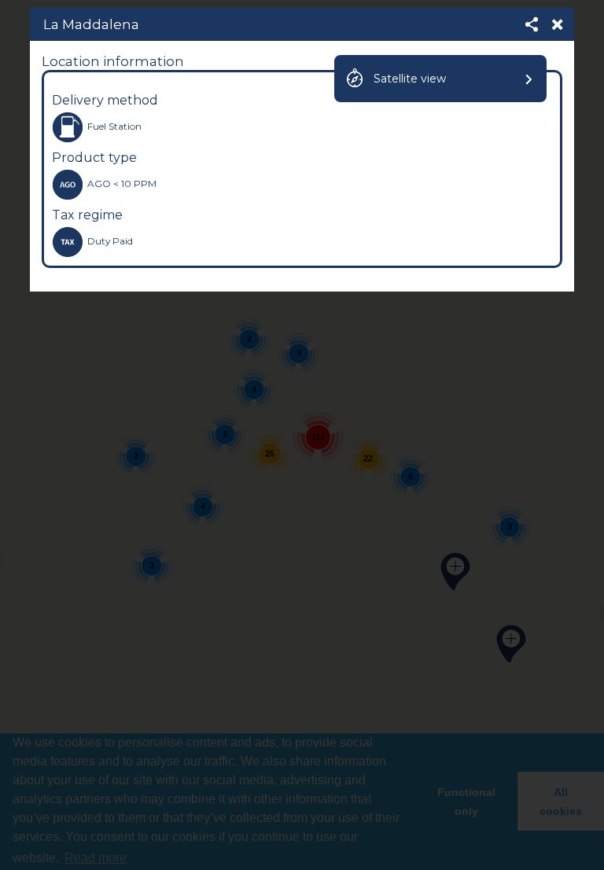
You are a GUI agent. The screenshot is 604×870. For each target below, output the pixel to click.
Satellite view (410, 79)
